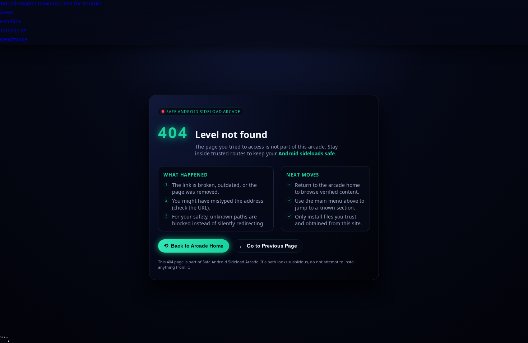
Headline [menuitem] (11, 21)
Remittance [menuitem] (13, 39)
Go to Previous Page (268, 246)
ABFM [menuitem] (7, 12)
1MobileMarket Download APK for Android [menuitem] (51, 3)
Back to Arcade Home (193, 246)
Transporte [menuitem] (13, 30)
